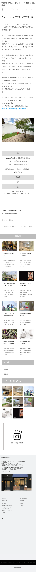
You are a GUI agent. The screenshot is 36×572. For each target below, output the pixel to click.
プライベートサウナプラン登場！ (25, 254)
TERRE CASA (5, 500)
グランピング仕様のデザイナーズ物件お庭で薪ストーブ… (25, 322)
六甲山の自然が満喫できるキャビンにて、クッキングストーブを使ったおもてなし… (9, 263)
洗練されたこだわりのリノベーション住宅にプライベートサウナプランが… (25, 263)
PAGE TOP (33, 552)
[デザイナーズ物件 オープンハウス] (29, 402)
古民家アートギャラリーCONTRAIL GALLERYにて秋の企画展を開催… (26, 293)
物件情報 (4, 503)
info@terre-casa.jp (6, 471)
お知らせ (4, 498)
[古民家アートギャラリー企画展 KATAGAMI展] (18, 413)
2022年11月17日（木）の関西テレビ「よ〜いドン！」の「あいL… (9, 322)
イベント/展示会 (8, 220)
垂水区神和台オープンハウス (25, 342)
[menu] (27, 3)
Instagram (22, 508)
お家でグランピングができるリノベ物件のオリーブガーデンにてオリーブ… (9, 351)
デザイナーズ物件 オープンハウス (25, 314)
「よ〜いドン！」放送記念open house (9, 314)
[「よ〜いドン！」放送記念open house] (29, 391)
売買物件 (6, 369)
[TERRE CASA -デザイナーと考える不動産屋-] (19, 4)
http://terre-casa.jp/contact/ (9, 213)
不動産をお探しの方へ (7, 508)
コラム (21, 505)
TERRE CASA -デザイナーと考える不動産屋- (20, 562)
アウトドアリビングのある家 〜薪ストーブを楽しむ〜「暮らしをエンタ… (9, 293)
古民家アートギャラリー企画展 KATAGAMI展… (25, 285)
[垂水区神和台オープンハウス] (7, 413)
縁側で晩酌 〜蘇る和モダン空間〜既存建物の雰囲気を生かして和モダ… (25, 351)
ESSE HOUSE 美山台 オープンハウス (9, 284)
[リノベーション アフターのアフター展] (7, 402)
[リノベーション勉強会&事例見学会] (18, 402)
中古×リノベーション (7, 510)
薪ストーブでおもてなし (9, 254)
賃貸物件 (6, 374)
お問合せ (4, 512)
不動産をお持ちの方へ (7, 505)
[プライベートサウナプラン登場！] (18, 391)
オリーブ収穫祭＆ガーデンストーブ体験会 (9, 343)
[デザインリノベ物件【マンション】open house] (7, 391)
